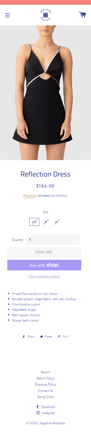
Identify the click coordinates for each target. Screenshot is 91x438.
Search (45, 372)
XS (34, 222)
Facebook (47, 406)
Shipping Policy (45, 384)
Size (45, 211)
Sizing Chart (45, 396)
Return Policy (46, 378)
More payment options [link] (44, 276)
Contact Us (45, 390)
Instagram (48, 412)
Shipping (29, 195)
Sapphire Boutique (52, 423)
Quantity (17, 239)
